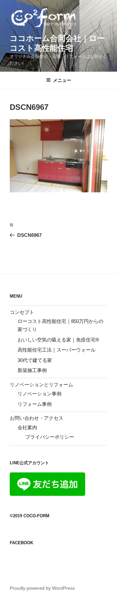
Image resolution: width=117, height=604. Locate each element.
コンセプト (22, 312)
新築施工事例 (32, 370)
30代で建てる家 (35, 360)
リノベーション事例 (39, 393)
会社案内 (27, 427)
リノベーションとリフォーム (41, 384)
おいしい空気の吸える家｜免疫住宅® (58, 339)
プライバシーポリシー (49, 437)
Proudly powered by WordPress (42, 588)
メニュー (62, 80)
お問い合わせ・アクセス (36, 418)
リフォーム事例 (35, 404)
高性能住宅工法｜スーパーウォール (57, 350)
